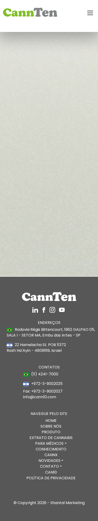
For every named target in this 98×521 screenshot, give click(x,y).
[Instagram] (35, 309)
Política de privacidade (73, 241)
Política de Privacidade (51, 478)
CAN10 (51, 472)
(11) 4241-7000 (25, 132)
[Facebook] (44, 309)
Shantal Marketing (67, 503)
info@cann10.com (39, 397)
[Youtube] (62, 309)
